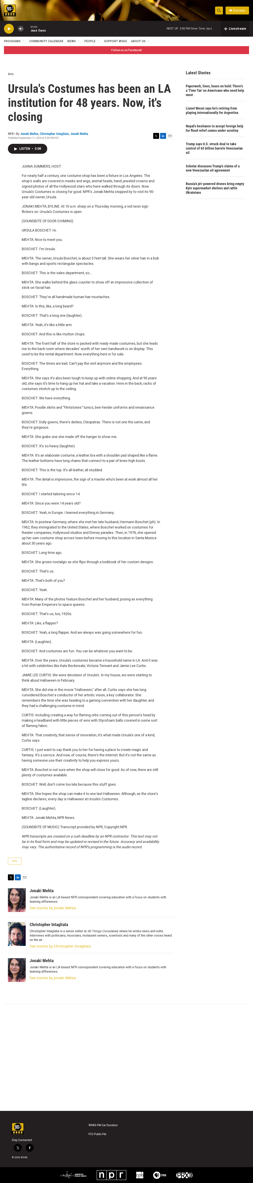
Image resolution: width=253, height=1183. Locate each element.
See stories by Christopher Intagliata (60, 946)
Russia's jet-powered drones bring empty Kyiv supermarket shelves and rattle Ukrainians (215, 188)
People (90, 41)
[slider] (27, 29)
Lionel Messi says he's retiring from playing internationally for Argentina (212, 110)
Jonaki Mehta (29, 134)
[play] (9, 29)
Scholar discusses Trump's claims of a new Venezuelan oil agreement (213, 168)
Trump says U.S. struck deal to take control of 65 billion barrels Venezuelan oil (214, 148)
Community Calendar (46, 41)
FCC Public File (97, 1134)
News (71, 41)
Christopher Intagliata (54, 134)
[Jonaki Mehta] (17, 900)
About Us (138, 41)
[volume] (20, 28)
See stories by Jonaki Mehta (53, 907)
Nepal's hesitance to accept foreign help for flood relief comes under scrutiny (214, 128)
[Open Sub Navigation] (23, 41)
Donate (239, 10)
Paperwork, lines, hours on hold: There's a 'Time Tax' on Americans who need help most (215, 90)
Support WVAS (115, 41)
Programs (12, 41)
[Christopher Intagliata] (17, 934)
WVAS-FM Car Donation (103, 1125)
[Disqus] (126, 1057)
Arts (11, 74)
